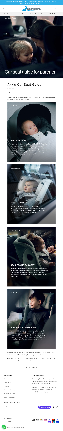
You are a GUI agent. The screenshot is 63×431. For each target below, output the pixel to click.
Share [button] (10, 93)
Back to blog (32, 367)
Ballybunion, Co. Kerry (20, 427)
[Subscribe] (32, 407)
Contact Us (7, 382)
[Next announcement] (60, 2)
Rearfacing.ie (11, 427)
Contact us (11, 358)
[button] (3, 8)
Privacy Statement (9, 397)
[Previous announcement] (3, 2)
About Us (6, 379)
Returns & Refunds (9, 390)
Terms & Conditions (9, 393)
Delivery (6, 386)
